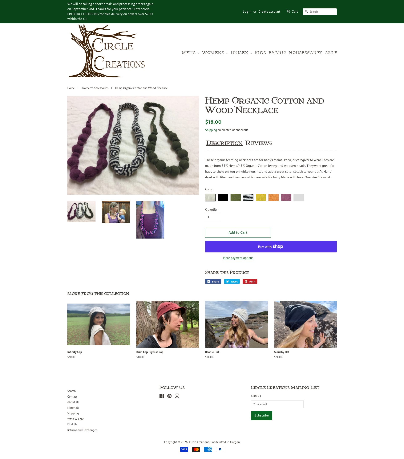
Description (224, 143)
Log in (247, 12)
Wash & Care (75, 419)
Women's (214, 53)
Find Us (72, 424)
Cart (295, 12)
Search (71, 391)
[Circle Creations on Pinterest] (169, 397)
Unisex (240, 53)
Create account (269, 12)
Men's (189, 53)
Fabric (278, 53)
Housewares (306, 53)
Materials (73, 408)
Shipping (211, 130)
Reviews (259, 143)
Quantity (211, 209)
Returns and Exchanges (82, 430)
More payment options (238, 258)
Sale (332, 53)
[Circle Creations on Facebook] (161, 397)
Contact (72, 396)
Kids (260, 53)
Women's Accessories (94, 88)
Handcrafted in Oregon (225, 442)
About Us (73, 402)
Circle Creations (199, 442)
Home (71, 88)
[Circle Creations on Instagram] (177, 397)
